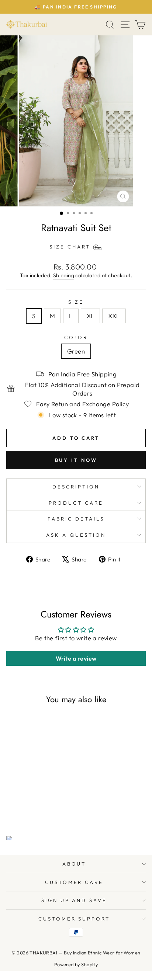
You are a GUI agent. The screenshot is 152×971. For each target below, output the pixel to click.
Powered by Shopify (76, 964)
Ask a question (76, 535)
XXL (114, 316)
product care (76, 503)
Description (76, 487)
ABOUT (74, 864)
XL (90, 316)
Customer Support (74, 919)
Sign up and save (74, 900)
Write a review (76, 658)
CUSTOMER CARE (74, 882)
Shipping (63, 275)
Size (76, 302)
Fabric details (76, 519)
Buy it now (76, 460)
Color (76, 337)
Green (76, 351)
